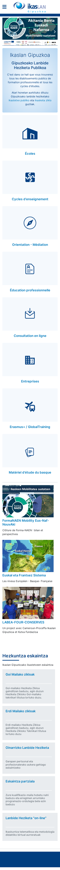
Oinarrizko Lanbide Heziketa (27, 748)
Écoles (30, 153)
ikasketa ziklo (43, 100)
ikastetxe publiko (19, 100)
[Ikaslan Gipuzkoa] (30, 7)
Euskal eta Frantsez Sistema (24, 575)
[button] (5, 32)
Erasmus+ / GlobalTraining (30, 427)
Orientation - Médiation (30, 245)
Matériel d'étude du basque (30, 472)
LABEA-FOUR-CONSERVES (23, 622)
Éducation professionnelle (30, 290)
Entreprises (30, 381)
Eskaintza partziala (20, 781)
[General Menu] (5, 7)
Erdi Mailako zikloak (21, 711)
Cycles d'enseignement (30, 199)
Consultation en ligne (30, 336)
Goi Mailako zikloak (20, 674)
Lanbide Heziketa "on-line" (26, 818)
